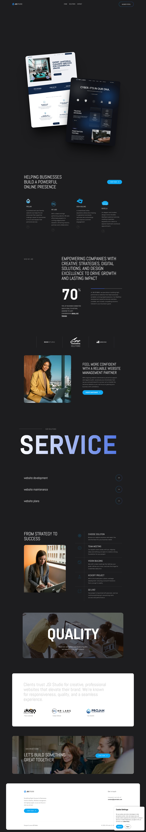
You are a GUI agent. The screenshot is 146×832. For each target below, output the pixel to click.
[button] (65, 4)
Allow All (120, 826)
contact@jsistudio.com (115, 799)
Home (65, 4)
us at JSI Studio (34, 825)
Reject (127, 826)
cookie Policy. (126, 821)
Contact (79, 4)
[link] (17, 4)
